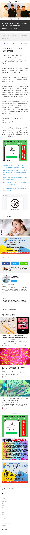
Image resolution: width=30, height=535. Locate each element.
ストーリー (4, 503)
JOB (2, 510)
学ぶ (3, 505)
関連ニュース (5, 38)
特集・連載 (4, 501)
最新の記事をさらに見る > (15, 413)
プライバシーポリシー (6, 523)
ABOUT (3, 514)
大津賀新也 (14, 277)
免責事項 (4, 525)
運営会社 (4, 521)
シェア (7, 43)
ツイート (15, 43)
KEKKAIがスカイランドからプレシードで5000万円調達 (14, 35)
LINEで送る (25, 43)
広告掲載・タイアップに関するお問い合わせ (11, 532)
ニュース (11, 28)
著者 (3, 512)
